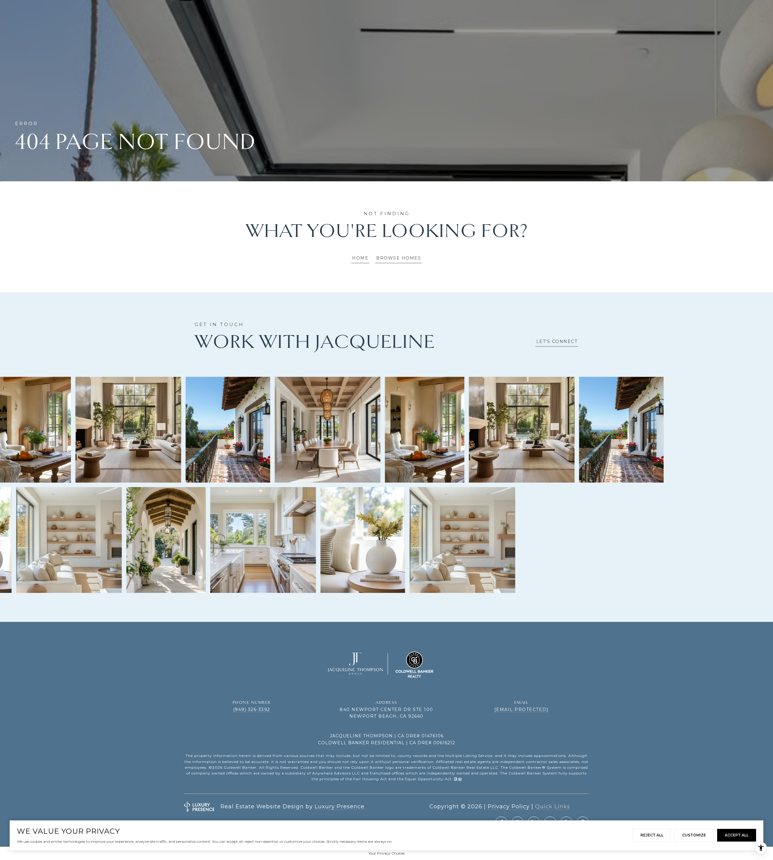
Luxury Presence (339, 806)
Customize (694, 835)
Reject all (651, 835)
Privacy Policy (509, 806)
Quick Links (552, 806)
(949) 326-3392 (251, 709)
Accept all (737, 835)
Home (360, 258)
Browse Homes (398, 258)
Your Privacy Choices (386, 853)
